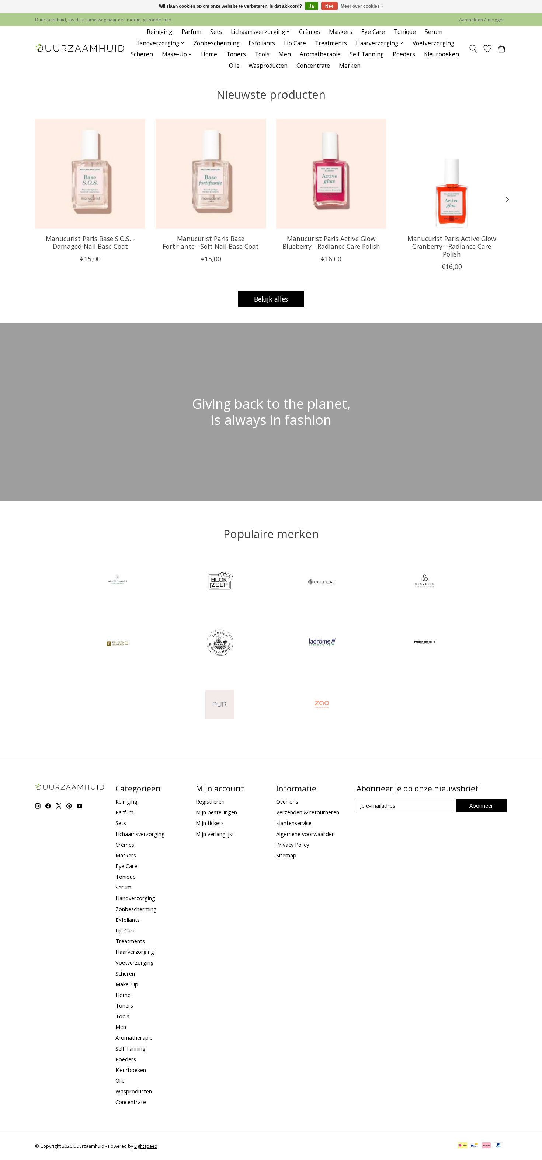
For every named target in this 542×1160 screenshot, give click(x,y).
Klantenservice (294, 822)
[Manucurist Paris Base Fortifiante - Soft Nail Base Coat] (211, 174)
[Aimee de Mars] (118, 582)
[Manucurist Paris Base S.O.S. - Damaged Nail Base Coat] (90, 174)
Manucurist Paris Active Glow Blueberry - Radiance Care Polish (331, 242)
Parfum (191, 32)
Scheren (142, 54)
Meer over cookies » (362, 6)
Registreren (210, 801)
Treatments (331, 43)
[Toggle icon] (473, 48)
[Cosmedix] (424, 582)
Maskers (340, 32)
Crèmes (309, 32)
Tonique (405, 32)
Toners (236, 54)
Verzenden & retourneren (307, 812)
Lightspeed (145, 1146)
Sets (216, 32)
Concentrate (313, 66)
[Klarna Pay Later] (486, 1146)
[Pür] (220, 704)
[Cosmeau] (322, 582)
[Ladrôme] (322, 643)
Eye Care (373, 32)
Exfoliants (262, 43)
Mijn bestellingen (216, 812)
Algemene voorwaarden (305, 834)
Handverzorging (135, 898)
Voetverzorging (433, 43)
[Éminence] (118, 643)
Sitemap (286, 855)
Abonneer (481, 805)
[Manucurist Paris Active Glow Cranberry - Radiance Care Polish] (452, 174)
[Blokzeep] (220, 582)
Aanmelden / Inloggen (482, 20)
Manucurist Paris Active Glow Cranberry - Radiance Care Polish (451, 246)
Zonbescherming (217, 43)
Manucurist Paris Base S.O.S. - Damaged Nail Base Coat (90, 242)
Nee (329, 6)
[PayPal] (498, 1146)
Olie (234, 66)
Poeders (404, 54)
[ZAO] (322, 704)
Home (209, 54)
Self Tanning (367, 54)
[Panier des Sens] (424, 643)
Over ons (287, 801)
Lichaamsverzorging (140, 834)
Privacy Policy (292, 844)
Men (284, 54)
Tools (262, 54)
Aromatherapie (320, 54)
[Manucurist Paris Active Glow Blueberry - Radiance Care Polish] (331, 174)
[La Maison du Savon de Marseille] (220, 643)
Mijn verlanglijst (215, 834)
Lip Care (295, 43)
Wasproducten (268, 66)
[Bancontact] (474, 1146)
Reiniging (159, 32)
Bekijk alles (271, 299)
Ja (311, 6)
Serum (433, 32)
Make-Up (126, 984)
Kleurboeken (441, 54)
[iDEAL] (462, 1146)
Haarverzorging (134, 951)
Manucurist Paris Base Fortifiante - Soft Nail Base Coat (211, 242)
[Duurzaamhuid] (80, 49)
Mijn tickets (210, 822)
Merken (350, 66)
